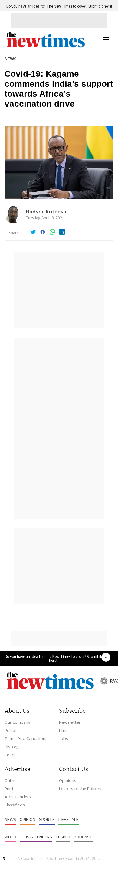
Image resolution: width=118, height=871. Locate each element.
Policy (10, 730)
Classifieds (15, 804)
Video (10, 836)
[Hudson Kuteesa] (14, 221)
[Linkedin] (62, 232)
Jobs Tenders (18, 796)
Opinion (27, 819)
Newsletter (69, 722)
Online (11, 780)
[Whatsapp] (52, 232)
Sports (47, 819)
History (11, 746)
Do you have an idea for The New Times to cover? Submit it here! (59, 6)
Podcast (83, 836)
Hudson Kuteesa (46, 211)
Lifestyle (68, 819)
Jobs (63, 738)
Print (63, 730)
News (10, 58)
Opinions (67, 780)
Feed (10, 754)
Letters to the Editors (80, 788)
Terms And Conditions (26, 738)
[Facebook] (42, 232)
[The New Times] (45, 46)
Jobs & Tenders (36, 836)
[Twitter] (33, 232)
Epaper (63, 836)
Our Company (17, 722)
